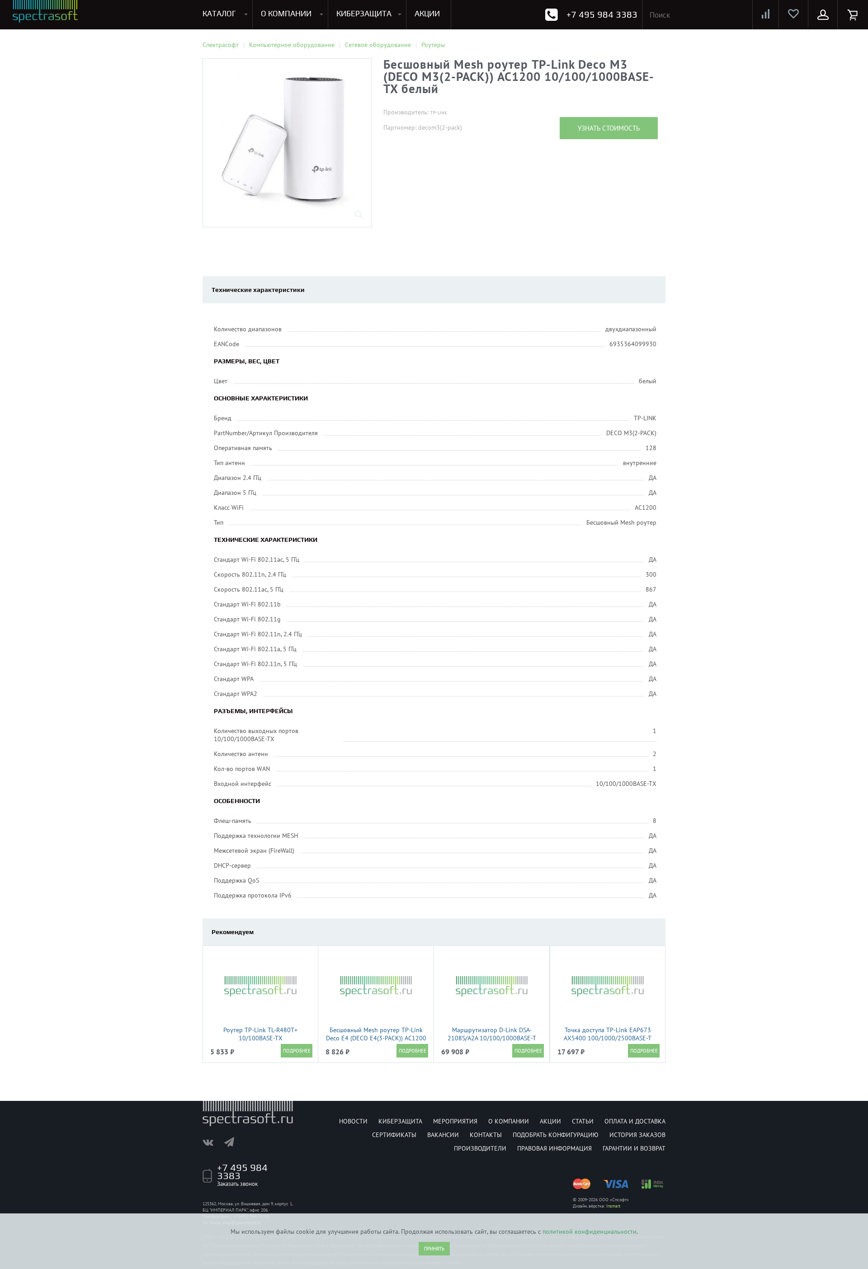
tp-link (438, 113)
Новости (353, 1121)
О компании (508, 1121)
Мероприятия (455, 1121)
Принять (434, 1249)
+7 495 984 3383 (601, 14)
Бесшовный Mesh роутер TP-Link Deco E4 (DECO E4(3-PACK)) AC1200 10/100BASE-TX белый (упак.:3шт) (376, 1038)
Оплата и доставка (634, 1121)
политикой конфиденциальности (589, 1231)
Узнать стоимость (609, 128)
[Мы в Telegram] (233, 1142)
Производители (480, 1148)
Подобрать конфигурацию (556, 1135)
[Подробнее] (296, 1051)
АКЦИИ (427, 13)
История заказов (637, 1135)
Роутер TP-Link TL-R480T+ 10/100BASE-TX (260, 1034)
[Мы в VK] (212, 1142)
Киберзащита (400, 1121)
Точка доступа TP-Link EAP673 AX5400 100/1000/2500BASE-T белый (607, 1038)
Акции (550, 1121)
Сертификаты (394, 1135)
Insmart (613, 1206)
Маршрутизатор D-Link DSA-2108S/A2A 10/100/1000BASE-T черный (492, 1038)
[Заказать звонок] (551, 14)
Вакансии (443, 1135)
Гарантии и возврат (634, 1148)
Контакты (486, 1135)
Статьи (583, 1121)
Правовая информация (554, 1148)
